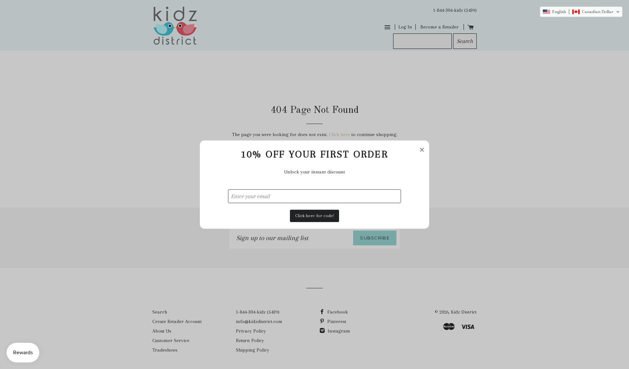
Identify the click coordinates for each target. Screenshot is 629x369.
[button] (581, 12)
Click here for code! (314, 215)
